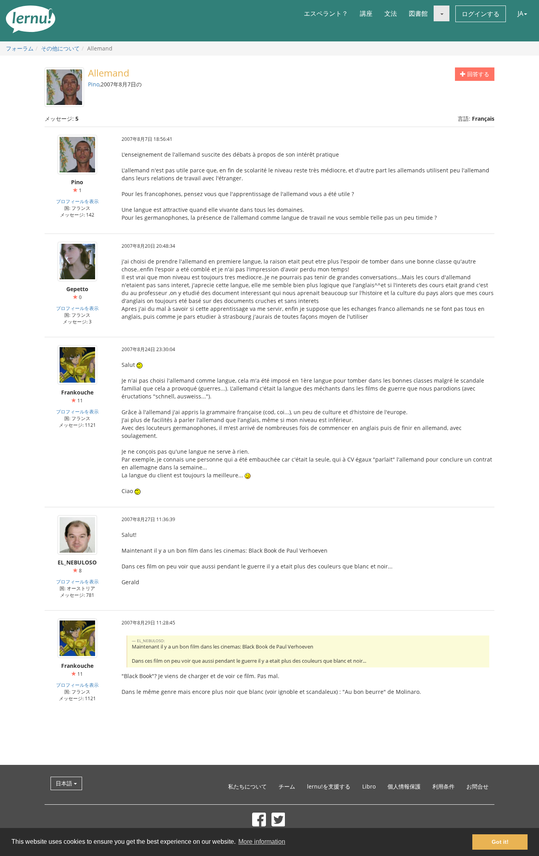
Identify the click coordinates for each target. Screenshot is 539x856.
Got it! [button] (500, 842)
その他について (60, 48)
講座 (366, 13)
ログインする (481, 13)
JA (520, 13)
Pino (93, 84)
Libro (369, 786)
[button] (441, 13)
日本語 (65, 783)
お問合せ (477, 786)
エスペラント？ (326, 13)
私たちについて (247, 786)
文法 (390, 13)
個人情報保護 (404, 786)
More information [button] (261, 841)
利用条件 (443, 786)
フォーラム (20, 48)
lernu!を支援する (328, 786)
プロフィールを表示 (77, 201)
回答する (477, 74)
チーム (287, 786)
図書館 (418, 13)
